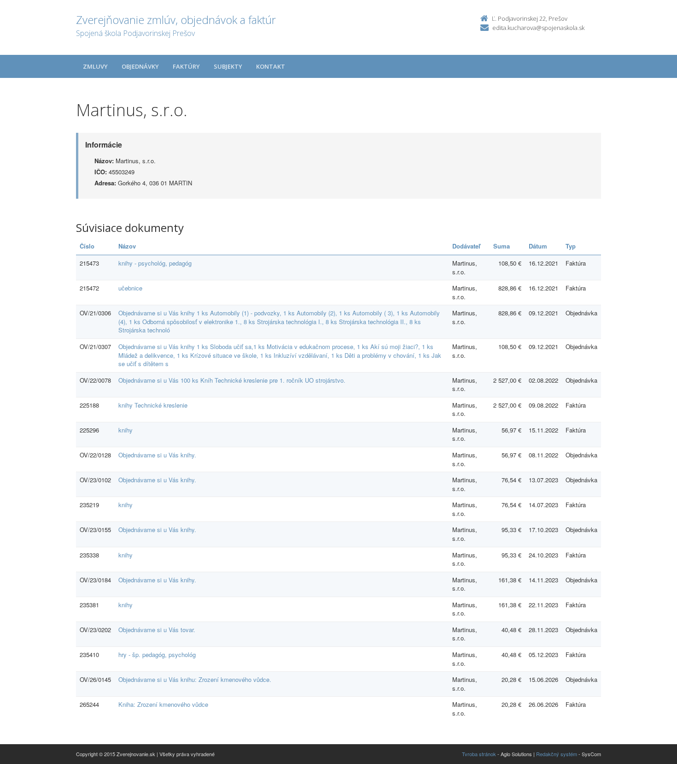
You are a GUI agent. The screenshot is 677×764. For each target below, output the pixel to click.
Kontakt (270, 66)
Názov (127, 246)
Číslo (87, 246)
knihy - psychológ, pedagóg (155, 263)
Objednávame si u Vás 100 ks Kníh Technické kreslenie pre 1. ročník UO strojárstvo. (231, 380)
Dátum (538, 246)
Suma (501, 246)
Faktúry (186, 66)
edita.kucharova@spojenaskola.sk (538, 28)
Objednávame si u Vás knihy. (157, 454)
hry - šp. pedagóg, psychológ (157, 654)
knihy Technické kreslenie (152, 405)
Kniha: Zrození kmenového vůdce (163, 704)
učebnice (130, 288)
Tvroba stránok (479, 754)
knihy (125, 430)
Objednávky (140, 66)
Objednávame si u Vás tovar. (156, 629)
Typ (571, 246)
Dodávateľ (466, 246)
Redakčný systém (556, 754)
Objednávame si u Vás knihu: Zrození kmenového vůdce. (194, 679)
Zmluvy (95, 66)
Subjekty (228, 66)
